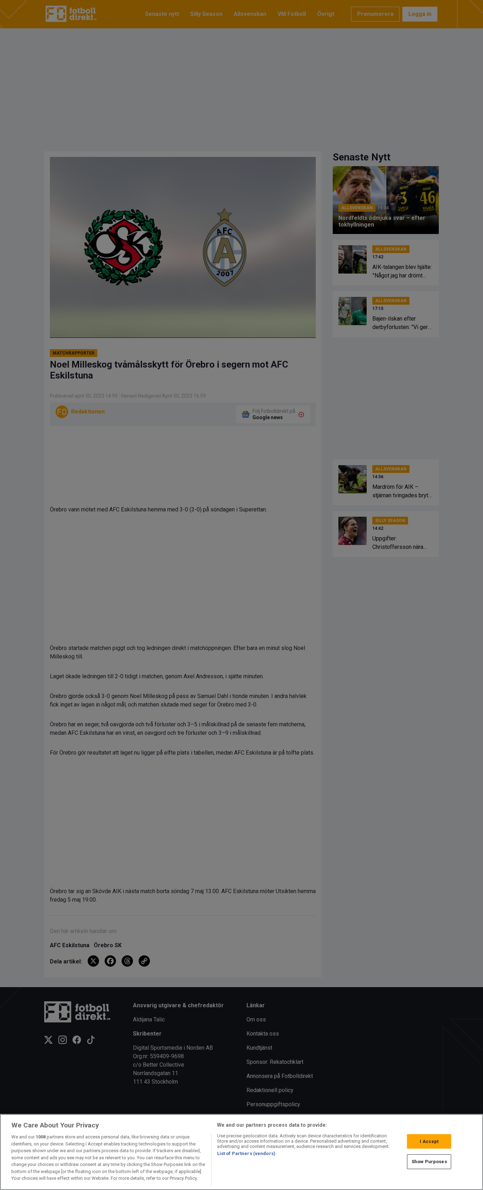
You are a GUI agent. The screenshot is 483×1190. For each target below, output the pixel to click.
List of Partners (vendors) (246, 1153)
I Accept (429, 1141)
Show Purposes (429, 1161)
